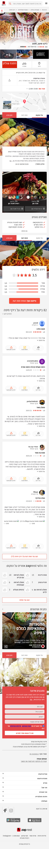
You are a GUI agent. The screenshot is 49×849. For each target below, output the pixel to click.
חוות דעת (24, 115)
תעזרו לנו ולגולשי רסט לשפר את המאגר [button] (34, 761)
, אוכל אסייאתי (35, 80)
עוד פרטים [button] (24, 231)
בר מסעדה (42, 80)
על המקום (39, 238)
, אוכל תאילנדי (27, 80)
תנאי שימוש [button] (24, 836)
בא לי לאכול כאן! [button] (15, 208)
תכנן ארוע (9, 115)
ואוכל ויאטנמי (32, 83)
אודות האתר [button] (32, 836)
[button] (3, 42)
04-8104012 (34, 754)
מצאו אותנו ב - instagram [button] (11, 836)
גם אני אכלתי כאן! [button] (36, 208)
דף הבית (44, 10)
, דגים (20, 80)
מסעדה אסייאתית (39, 78)
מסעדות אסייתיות (23, 10)
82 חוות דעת (32, 46)
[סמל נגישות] (10, 80)
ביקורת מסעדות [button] (24, 838)
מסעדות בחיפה (35, 10)
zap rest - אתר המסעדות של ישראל (4, 3)
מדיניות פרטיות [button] (42, 836)
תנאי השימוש (26, 726)
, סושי (38, 83)
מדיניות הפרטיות (15, 726)
